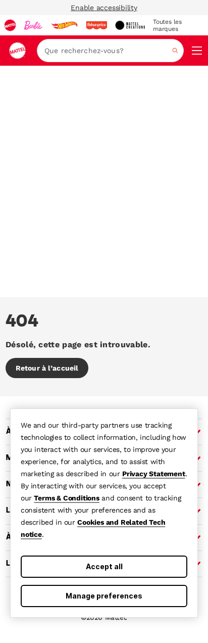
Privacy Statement (153, 474)
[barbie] (33, 25)
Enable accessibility (104, 7)
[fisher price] (96, 25)
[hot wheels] (64, 25)
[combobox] (110, 50)
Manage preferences (104, 595)
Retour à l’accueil (47, 368)
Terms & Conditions (66, 498)
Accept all (104, 566)
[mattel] (10, 25)
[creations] (130, 25)
